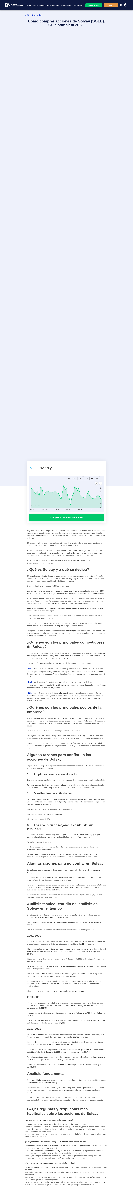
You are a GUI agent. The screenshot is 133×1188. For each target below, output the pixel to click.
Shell (30, 682)
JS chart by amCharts (36, 505)
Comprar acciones (93, 5)
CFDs (29, 5)
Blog (111, 5)
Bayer (30, 692)
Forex (22, 5)
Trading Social (66, 5)
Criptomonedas (52, 5)
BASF (30, 668)
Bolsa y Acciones (39, 5)
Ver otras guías (34, 15)
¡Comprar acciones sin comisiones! (66, 517)
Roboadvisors (78, 5)
